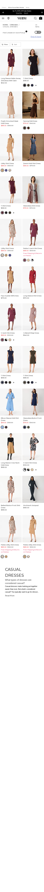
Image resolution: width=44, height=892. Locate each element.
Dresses (14, 25)
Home (5, 25)
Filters (6, 44)
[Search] (35, 18)
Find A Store (36, 37)
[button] (40, 18)
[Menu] (3, 18)
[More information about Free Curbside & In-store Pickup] (26, 31)
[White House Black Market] (21, 18)
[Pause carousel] (42, 12)
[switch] (38, 32)
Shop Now (19, 13)
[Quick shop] (36, 85)
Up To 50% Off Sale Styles (22, 11)
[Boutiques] (8, 18)
